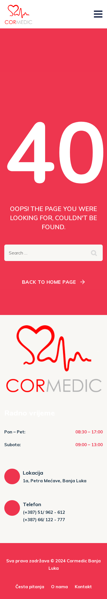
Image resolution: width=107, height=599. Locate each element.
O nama (59, 586)
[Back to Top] (94, 589)
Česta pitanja (29, 586)
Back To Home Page (49, 282)
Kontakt (83, 586)
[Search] (94, 253)
